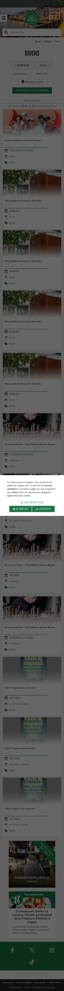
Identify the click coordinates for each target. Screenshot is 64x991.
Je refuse (22, 509)
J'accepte (45, 509)
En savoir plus (33, 502)
